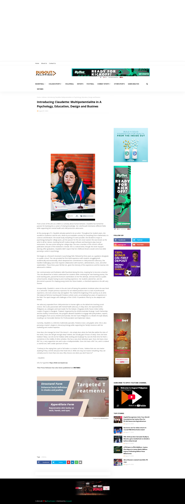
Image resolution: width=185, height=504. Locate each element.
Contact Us (52, 63)
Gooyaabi (69, 501)
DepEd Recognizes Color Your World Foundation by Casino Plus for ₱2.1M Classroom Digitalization (136, 419)
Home (37, 63)
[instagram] (122, 244)
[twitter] (141, 240)
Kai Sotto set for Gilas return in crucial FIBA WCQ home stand (135, 429)
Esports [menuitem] (80, 84)
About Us (44, 63)
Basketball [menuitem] (39, 84)
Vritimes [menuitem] (40, 89)
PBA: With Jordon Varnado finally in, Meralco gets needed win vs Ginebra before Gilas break (137, 439)
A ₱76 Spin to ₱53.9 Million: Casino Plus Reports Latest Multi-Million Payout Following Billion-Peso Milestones (136, 450)
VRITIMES (76, 368)
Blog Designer (51, 501)
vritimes (44, 97)
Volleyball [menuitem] (69, 84)
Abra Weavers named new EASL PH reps (136, 461)
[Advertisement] (73, 130)
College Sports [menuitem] (55, 84)
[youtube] (141, 244)
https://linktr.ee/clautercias (58, 363)
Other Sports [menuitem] (119, 84)
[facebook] (122, 240)
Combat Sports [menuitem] (103, 84)
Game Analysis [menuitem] (133, 84)
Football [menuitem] (90, 84)
